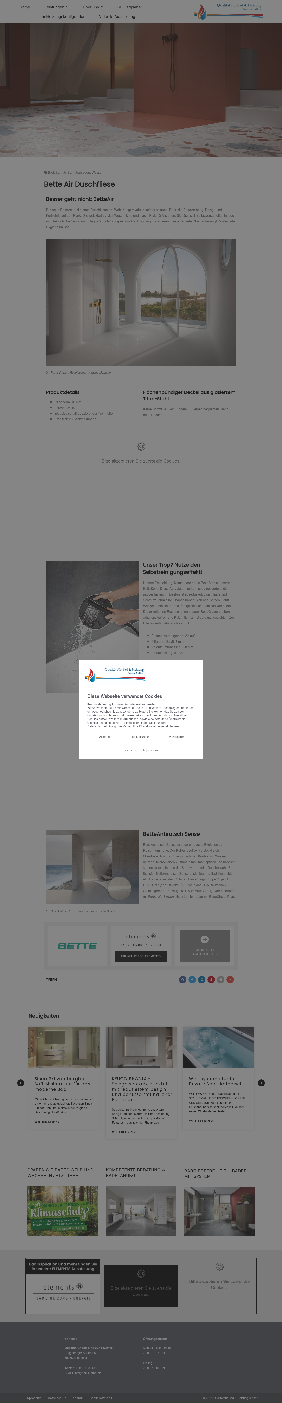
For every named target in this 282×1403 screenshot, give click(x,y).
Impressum (150, 750)
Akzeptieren (177, 736)
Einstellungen (141, 736)
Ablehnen (105, 736)
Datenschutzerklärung (101, 726)
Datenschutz (130, 750)
